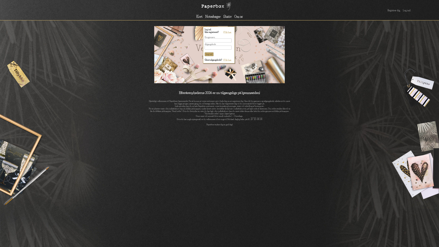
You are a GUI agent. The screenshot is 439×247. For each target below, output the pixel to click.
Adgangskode (210, 44)
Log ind (406, 10)
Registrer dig (393, 10)
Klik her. (227, 32)
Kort (199, 17)
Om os (238, 17)
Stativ (227, 17)
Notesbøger (213, 17)
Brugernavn (210, 37)
